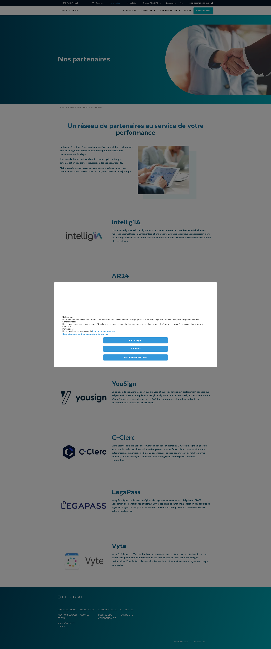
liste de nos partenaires (103, 331)
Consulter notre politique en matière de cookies (85, 334)
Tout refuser (135, 348)
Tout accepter (135, 340)
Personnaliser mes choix (135, 357)
